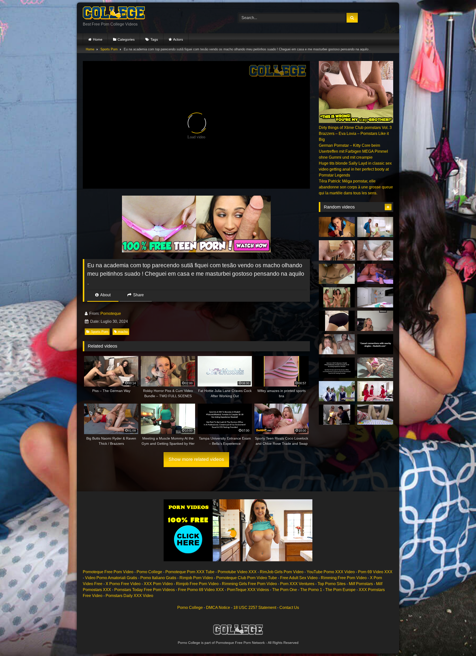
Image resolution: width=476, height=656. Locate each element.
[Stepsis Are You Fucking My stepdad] (375, 344)
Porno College (149, 572)
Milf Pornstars (361, 584)
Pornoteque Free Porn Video (108, 572)
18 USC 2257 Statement (254, 607)
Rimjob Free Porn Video (197, 584)
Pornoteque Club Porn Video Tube (246, 578)
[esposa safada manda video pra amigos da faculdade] (337, 274)
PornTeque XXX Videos (248, 590)
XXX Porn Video (158, 584)
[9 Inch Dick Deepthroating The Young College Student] (337, 250)
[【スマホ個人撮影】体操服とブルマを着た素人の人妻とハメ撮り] (337, 321)
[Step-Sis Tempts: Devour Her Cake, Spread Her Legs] (375, 297)
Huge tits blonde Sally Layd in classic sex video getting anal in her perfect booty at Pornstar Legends (355, 169)
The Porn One (284, 590)
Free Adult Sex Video (299, 578)
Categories (126, 39)
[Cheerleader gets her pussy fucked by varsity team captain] (337, 415)
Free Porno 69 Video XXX (201, 590)
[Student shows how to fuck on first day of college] (337, 227)
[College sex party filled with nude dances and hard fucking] (337, 297)
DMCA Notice (218, 607)
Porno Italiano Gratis (158, 578)
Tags (154, 39)
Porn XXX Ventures (297, 584)
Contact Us (289, 607)
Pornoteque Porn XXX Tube (189, 572)
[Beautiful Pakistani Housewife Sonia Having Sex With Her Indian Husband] (375, 415)
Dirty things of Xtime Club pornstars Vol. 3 (355, 127)
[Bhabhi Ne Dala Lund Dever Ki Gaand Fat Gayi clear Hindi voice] (375, 368)
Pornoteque (110, 313)
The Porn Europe (340, 590)
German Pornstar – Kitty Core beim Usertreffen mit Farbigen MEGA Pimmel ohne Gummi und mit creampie (353, 151)
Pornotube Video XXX (237, 572)
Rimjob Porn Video (196, 578)
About (105, 295)
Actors (178, 39)
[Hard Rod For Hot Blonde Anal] (375, 227)
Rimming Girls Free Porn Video (249, 584)
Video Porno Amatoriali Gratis (111, 578)
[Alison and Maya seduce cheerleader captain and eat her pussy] (375, 391)
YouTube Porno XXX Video (331, 572)
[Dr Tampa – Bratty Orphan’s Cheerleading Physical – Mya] (337, 368)
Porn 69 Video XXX (375, 572)
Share (138, 295)
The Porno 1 (311, 590)
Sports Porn (109, 49)
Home (97, 39)
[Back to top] (460, 641)
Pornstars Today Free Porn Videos (144, 590)
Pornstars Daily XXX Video (129, 596)
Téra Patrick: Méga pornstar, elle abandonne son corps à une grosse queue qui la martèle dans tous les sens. (356, 187)
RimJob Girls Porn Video (281, 572)
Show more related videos (196, 459)
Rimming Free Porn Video (344, 578)
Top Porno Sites (332, 584)
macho (123, 331)
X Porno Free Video (123, 584)
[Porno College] (114, 13)
